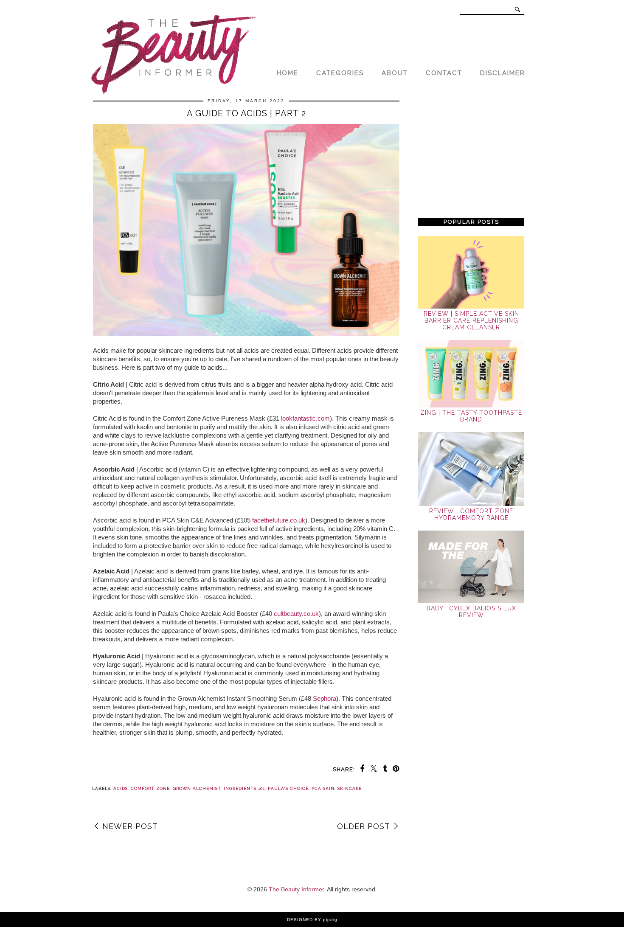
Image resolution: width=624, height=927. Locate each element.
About (395, 73)
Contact (444, 73)
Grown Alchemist (197, 788)
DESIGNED (300, 919)
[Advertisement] (471, 154)
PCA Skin (323, 788)
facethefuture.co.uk (278, 520)
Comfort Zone (150, 788)
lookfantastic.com (305, 418)
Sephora (324, 698)
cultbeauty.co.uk (296, 613)
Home (287, 73)
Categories (340, 73)
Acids (120, 788)
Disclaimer (502, 73)
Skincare (349, 788)
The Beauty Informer (296, 889)
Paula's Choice (288, 788)
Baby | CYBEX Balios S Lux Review (471, 611)
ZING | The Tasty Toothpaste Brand (471, 416)
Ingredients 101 (244, 788)
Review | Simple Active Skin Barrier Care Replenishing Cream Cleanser (471, 320)
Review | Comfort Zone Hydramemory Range (471, 514)
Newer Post (130, 826)
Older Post (363, 826)
